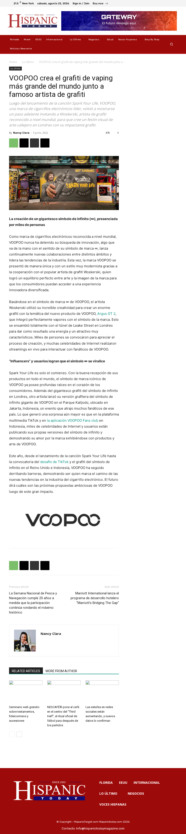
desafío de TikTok (54, 462)
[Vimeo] (168, 3)
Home (13, 62)
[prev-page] (12, 734)
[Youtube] (173, 3)
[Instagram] (157, 3)
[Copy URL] (44, 143)
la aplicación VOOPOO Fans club (72, 420)
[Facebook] (151, 3)
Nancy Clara (21, 132)
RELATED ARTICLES (26, 671)
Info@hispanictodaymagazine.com (100, 828)
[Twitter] (162, 3)
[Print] (34, 143)
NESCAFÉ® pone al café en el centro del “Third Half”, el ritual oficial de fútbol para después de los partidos (63, 716)
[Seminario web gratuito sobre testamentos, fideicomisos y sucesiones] (25, 691)
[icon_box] (100, 4)
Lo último (28, 62)
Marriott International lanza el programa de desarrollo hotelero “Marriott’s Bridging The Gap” (95, 598)
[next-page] (19, 734)
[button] (171, 44)
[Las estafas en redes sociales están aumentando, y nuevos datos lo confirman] (102, 691)
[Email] (24, 143)
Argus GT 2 (106, 313)
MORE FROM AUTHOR (61, 671)
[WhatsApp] (13, 143)
